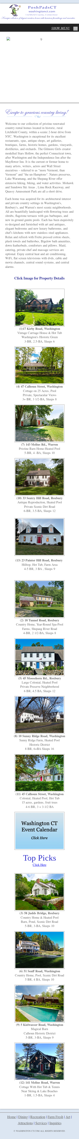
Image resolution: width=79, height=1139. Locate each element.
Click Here (39, 865)
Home (11, 1116)
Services (41, 1123)
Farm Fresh (55, 1116)
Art (68, 1116)
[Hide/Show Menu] (64, 28)
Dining (23, 1116)
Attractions (25, 1123)
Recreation (37, 1116)
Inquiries (55, 1123)
